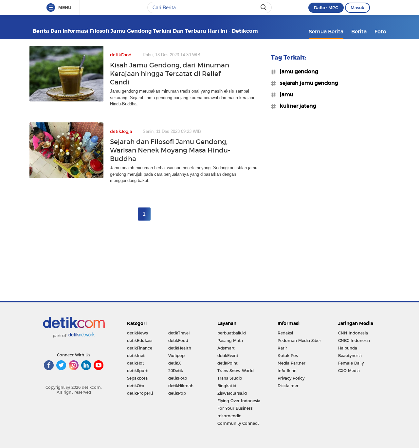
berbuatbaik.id (231, 333)
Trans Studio (229, 378)
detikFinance (139, 348)
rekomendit (229, 415)
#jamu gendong (297, 71)
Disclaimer (288, 385)
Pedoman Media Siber (299, 340)
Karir (282, 348)
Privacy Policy (291, 378)
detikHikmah (180, 385)
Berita (359, 31)
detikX (174, 363)
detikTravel (179, 333)
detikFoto (177, 378)
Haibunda (347, 348)
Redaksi (285, 333)
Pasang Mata (230, 340)
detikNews (137, 333)
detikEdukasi (139, 340)
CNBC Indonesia (354, 340)
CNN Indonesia (353, 333)
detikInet (136, 355)
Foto (380, 31)
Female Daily (351, 363)
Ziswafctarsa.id (232, 393)
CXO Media (349, 370)
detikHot (135, 363)
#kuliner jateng (296, 105)
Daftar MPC (326, 7)
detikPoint (227, 363)
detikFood (178, 340)
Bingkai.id (226, 385)
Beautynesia (350, 355)
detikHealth (179, 348)
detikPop (177, 393)
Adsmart (226, 348)
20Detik (175, 370)
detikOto (135, 385)
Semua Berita (326, 31)
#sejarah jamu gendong (307, 83)
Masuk (357, 7)
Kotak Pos (288, 355)
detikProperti (140, 393)
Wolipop (176, 355)
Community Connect (238, 423)
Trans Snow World (235, 370)
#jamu (284, 94)
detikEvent (227, 355)
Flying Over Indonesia (238, 400)
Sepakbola (137, 378)
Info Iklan (287, 370)
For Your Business (235, 408)
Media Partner (291, 363)
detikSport (137, 370)
